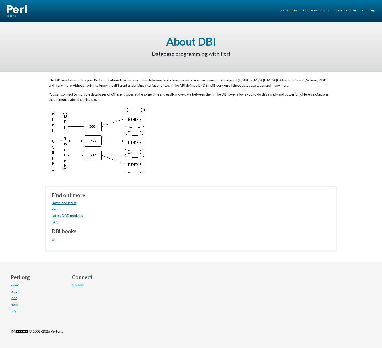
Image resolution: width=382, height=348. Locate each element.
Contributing (345, 10)
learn (14, 304)
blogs (15, 291)
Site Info (78, 285)
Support (369, 10)
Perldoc (57, 209)
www (15, 285)
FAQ (55, 222)
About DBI (288, 10)
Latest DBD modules (67, 215)
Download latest (64, 203)
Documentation (315, 10)
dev (13, 310)
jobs (14, 298)
